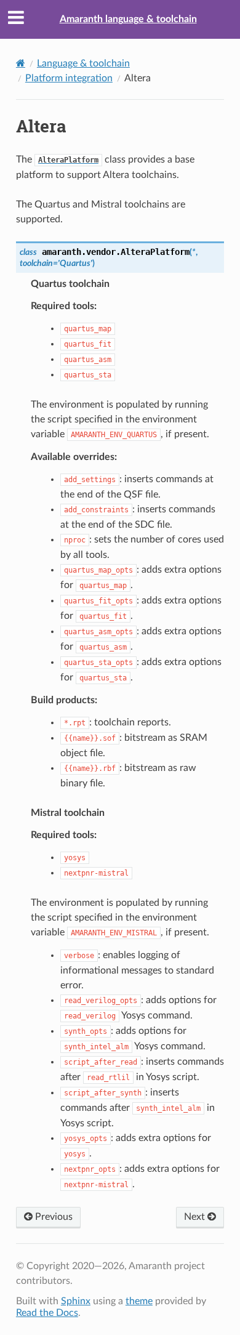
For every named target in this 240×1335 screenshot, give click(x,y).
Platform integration (69, 78)
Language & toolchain (83, 63)
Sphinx (75, 1301)
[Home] (20, 63)
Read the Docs (47, 1313)
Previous (53, 1217)
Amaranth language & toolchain (128, 19)
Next (195, 1217)
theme (139, 1301)
